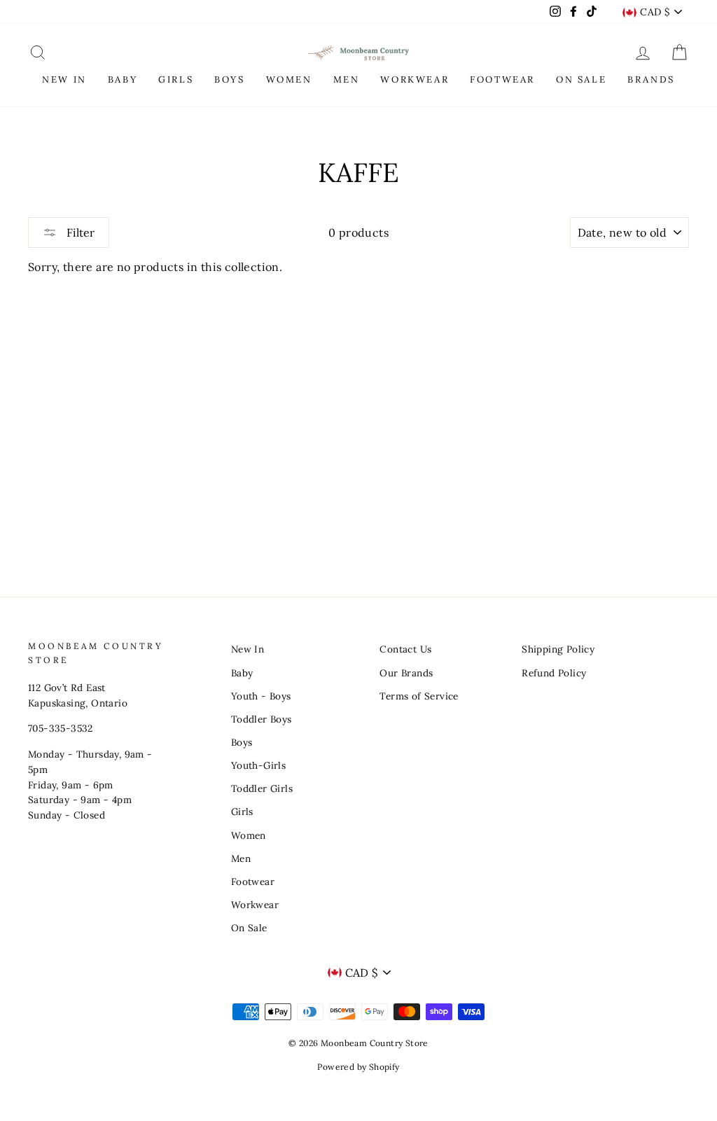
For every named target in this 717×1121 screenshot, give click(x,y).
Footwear (252, 881)
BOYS (229, 79)
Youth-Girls (258, 765)
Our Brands (406, 673)
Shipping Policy (558, 649)
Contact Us (405, 649)
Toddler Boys (261, 719)
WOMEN (289, 79)
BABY (122, 79)
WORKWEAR (414, 79)
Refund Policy (554, 673)
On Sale (249, 927)
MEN (346, 79)
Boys (242, 742)
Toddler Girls (262, 788)
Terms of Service (419, 696)
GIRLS (175, 79)
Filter (79, 232)
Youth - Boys (261, 696)
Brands (651, 79)
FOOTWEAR (502, 79)
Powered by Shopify (358, 1066)
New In (247, 649)
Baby (242, 673)
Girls (242, 811)
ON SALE (581, 79)
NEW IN (64, 79)
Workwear (255, 904)
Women (248, 835)
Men (241, 858)
